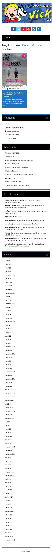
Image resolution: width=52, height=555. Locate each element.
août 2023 (8, 307)
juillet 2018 (8, 382)
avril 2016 (8, 433)
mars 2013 (8, 529)
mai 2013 (8, 522)
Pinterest (23, 29)
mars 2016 (8, 436)
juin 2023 (8, 311)
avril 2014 (8, 486)
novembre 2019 (10, 347)
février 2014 (9, 493)
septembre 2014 (10, 476)
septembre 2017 (10, 400)
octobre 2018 (9, 375)
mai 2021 (8, 339)
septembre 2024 (10, 293)
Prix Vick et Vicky (10, 138)
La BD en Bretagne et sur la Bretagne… (18, 185)
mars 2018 (8, 386)
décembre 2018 (10, 372)
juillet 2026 (8, 264)
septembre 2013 (10, 511)
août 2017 (8, 404)
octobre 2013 (9, 508)
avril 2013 (8, 526)
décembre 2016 (10, 411)
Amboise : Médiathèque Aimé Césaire (17, 167)
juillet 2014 (8, 479)
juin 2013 (8, 518)
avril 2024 (8, 300)
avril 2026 (8, 271)
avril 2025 (8, 279)
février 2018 (9, 390)
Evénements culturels (12, 131)
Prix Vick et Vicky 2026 (12, 164)
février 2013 (9, 533)
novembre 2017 (10, 397)
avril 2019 (8, 364)
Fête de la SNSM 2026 (12, 153)
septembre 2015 (10, 454)
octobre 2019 (9, 350)
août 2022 (8, 325)
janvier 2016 (9, 443)
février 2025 (9, 286)
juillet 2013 (8, 515)
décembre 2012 (10, 540)
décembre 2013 (10, 501)
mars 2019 (8, 368)
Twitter (18, 29)
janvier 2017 (9, 408)
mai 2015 (8, 458)
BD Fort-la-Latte (10, 178)
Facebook (13, 29)
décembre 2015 (10, 447)
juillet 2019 (8, 357)
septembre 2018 (10, 379)
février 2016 (9, 440)
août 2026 (8, 261)
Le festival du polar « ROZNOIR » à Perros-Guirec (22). (13, 95)
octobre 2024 (9, 289)
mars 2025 (8, 282)
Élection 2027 (9, 157)
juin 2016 (8, 425)
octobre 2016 (9, 415)
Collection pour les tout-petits (14, 127)
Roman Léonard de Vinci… (14, 182)
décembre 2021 (10, 332)
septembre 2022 (10, 322)
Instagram (34, 29)
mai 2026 (8, 268)
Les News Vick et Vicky (12, 135)
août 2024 (8, 297)
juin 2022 (8, 329)
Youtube (28, 29)
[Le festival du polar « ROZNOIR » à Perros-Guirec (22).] (14, 90)
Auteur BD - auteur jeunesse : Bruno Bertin (19, 174)
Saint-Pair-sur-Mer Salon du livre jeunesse (19, 160)
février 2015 (9, 465)
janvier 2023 (9, 318)
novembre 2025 (10, 275)
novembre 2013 (10, 504)
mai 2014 (8, 483)
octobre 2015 (9, 450)
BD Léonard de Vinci (11, 171)
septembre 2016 (10, 418)
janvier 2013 (9, 536)
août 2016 (8, 422)
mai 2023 (8, 314)
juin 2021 (8, 336)
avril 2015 (8, 461)
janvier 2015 (9, 468)
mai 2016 (8, 429)
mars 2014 (8, 490)
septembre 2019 (10, 354)
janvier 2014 (9, 497)
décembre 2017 (10, 393)
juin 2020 (8, 343)
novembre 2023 (10, 304)
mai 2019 (8, 361)
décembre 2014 (10, 472)
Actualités (8, 124)
